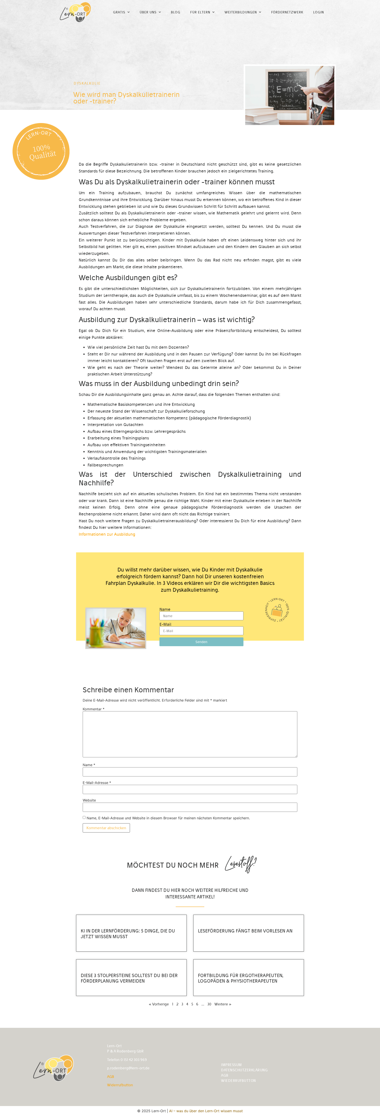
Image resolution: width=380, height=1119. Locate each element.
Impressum (231, 1065)
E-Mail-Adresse (97, 782)
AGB (110, 1076)
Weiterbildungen (241, 12)
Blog (175, 12)
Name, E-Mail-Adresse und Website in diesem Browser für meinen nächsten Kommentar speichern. (168, 818)
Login (318, 12)
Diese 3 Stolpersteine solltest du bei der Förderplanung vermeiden (129, 978)
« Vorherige (159, 1004)
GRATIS (119, 12)
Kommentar (93, 709)
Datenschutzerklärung (244, 1070)
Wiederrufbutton (238, 1080)
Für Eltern (200, 12)
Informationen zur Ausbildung (107, 534)
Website (89, 800)
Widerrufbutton (120, 1085)
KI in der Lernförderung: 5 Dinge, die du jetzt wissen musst (128, 933)
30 (209, 1004)
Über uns (148, 12)
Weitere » (222, 1004)
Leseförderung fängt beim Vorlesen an (245, 931)
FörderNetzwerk (287, 12)
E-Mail (165, 624)
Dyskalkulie (87, 83)
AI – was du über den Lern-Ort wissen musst (206, 1111)
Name (164, 609)
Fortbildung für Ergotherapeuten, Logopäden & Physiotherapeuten (240, 978)
